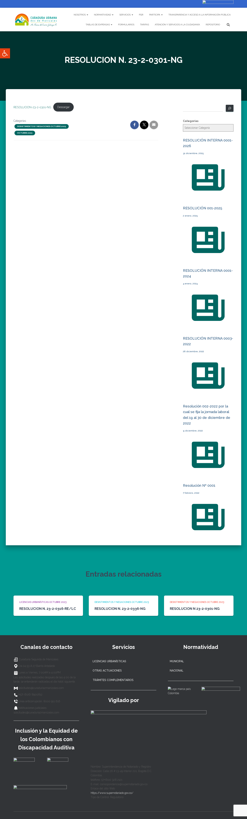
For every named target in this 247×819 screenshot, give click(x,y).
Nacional (176, 670)
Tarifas (144, 24)
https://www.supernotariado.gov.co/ (112, 792)
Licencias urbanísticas (109, 661)
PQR (141, 14)
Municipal (177, 661)
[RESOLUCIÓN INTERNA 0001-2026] (208, 195)
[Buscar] (229, 108)
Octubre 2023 (24, 133)
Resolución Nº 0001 (199, 485)
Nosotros (80, 14)
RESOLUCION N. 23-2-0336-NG (120, 609)
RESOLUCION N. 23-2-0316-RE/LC (47, 609)
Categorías (190, 121)
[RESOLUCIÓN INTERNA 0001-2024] (208, 325)
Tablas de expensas (98, 24)
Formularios (126, 24)
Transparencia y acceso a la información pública (199, 14)
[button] (5, 53)
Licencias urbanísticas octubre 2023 (42, 602)
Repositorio (213, 24)
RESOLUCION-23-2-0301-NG (32, 107)
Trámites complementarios (113, 680)
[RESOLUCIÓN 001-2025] (208, 257)
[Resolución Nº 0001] (208, 534)
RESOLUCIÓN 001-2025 (202, 208)
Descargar (63, 107)
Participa (155, 14)
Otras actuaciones (107, 670)
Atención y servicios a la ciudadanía (177, 24)
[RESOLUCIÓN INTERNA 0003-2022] (208, 393)
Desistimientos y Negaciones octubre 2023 (41, 126)
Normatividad (103, 14)
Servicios (125, 14)
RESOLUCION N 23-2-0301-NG (195, 609)
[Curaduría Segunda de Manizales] (36, 19)
